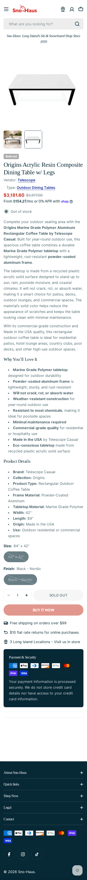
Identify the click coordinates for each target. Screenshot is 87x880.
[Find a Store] (63, 9)
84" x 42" (18, 558)
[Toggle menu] (6, 9)
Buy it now (43, 610)
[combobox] (43, 24)
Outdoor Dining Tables (36, 187)
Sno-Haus (26, 871)
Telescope (26, 180)
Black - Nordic (22, 581)
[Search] (77, 24)
